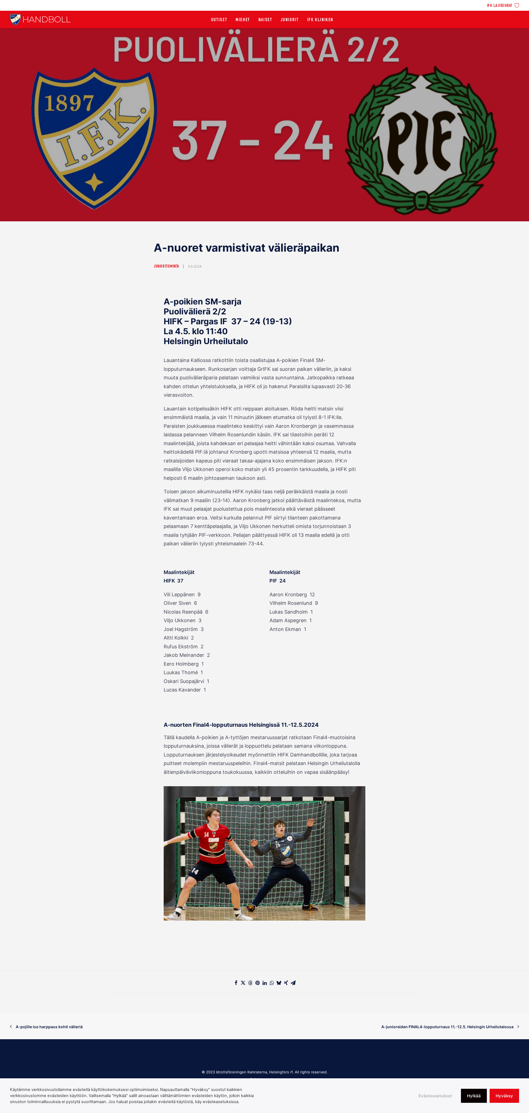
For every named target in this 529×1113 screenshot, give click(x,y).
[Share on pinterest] (257, 982)
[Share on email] (293, 982)
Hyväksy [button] (504, 1095)
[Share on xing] (286, 982)
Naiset (265, 20)
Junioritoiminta (166, 267)
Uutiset (219, 20)
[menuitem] (503, 5)
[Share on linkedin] (264, 982)
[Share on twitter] (243, 982)
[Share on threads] (250, 982)
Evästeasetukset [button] (435, 1095)
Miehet (243, 20)
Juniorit (290, 20)
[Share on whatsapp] (271, 982)
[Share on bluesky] (279, 982)
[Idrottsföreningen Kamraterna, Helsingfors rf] (40, 19)
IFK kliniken (320, 20)
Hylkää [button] (474, 1095)
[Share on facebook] (236, 982)
